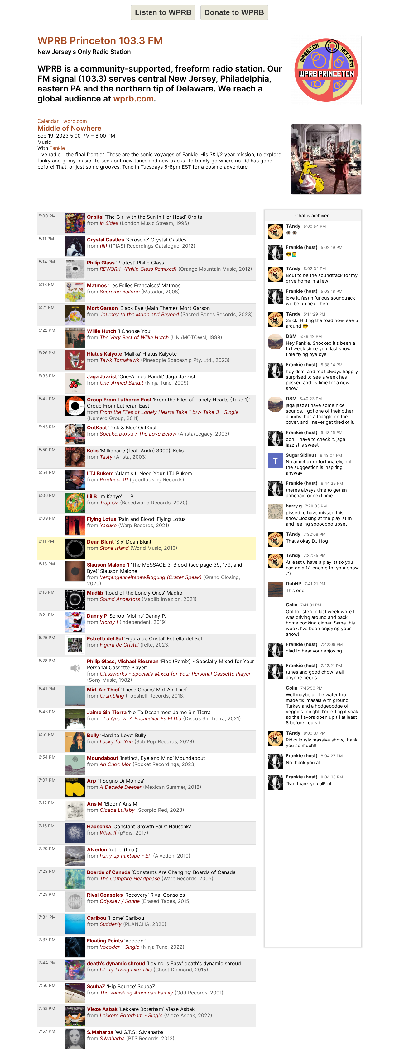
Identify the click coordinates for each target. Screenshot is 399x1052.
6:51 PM (47, 734)
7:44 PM (47, 962)
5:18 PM (47, 284)
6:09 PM (47, 518)
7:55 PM (47, 1008)
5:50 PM (47, 449)
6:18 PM (47, 592)
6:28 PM (47, 660)
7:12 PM (47, 802)
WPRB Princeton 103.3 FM (100, 41)
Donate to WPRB (234, 12)
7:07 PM (47, 780)
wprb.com (133, 98)
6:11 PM (46, 541)
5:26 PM (47, 352)
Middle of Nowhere (69, 128)
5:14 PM (47, 261)
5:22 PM (47, 330)
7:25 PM (47, 894)
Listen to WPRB (163, 12)
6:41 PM (47, 688)
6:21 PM (47, 614)
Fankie (57, 148)
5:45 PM (47, 426)
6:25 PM (47, 637)
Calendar (48, 121)
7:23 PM (47, 871)
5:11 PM (46, 238)
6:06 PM (47, 495)
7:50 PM (47, 985)
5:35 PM (47, 375)
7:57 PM (47, 1031)
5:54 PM (47, 472)
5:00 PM (47, 215)
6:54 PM (47, 757)
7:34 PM (47, 916)
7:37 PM (47, 939)
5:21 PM (47, 307)
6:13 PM (47, 563)
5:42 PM (47, 398)
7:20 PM (47, 848)
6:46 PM (47, 711)
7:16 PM (47, 825)
